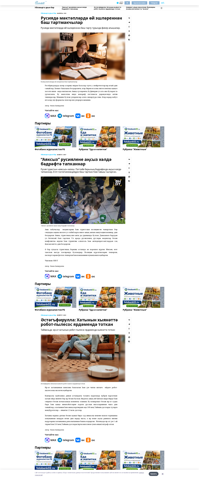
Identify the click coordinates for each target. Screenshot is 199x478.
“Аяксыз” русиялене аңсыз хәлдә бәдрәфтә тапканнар (74, 8)
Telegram (154, 3)
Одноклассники (139, 3)
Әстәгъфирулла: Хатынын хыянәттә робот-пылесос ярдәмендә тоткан (107, 8)
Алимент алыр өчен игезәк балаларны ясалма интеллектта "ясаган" (140, 8)
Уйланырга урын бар (44, 7)
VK (127, 3)
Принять (153, 474)
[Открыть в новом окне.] (50, 115)
